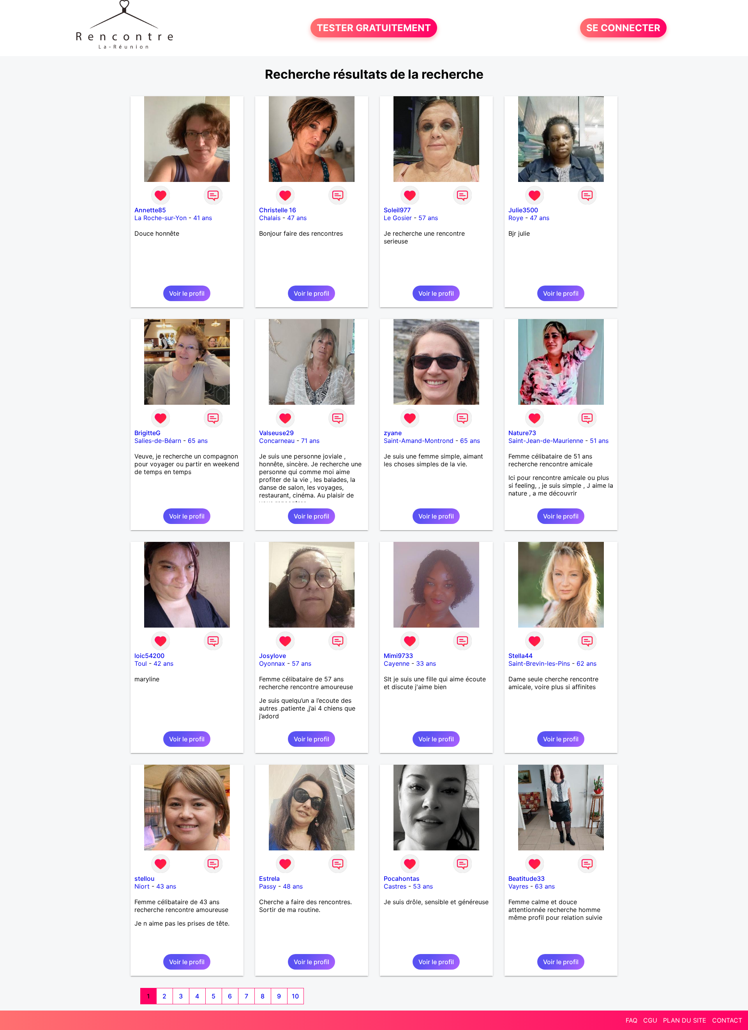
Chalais (269, 218)
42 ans (163, 663)
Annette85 (150, 210)
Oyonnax (272, 663)
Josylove (272, 656)
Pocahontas (402, 878)
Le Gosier (398, 218)
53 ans (423, 886)
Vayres (518, 886)
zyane (393, 433)
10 (295, 996)
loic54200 (149, 656)
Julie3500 (523, 210)
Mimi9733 (398, 656)
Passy (267, 886)
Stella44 (520, 656)
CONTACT (727, 1020)
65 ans (198, 440)
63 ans (545, 886)
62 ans (586, 663)
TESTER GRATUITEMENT (374, 28)
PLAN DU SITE (684, 1020)
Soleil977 (397, 210)
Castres (395, 886)
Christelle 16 (277, 210)
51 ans (599, 440)
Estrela (269, 878)
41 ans (202, 218)
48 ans (293, 886)
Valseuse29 (276, 433)
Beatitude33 (526, 878)
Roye (515, 218)
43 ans (166, 886)
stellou (144, 878)
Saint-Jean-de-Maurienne (545, 440)
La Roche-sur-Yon (160, 218)
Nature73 (522, 433)
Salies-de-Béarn (157, 440)
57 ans (428, 218)
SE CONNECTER (623, 28)
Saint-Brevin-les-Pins (539, 663)
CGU (650, 1020)
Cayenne (396, 663)
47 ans (297, 218)
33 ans (426, 663)
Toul (140, 663)
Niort (142, 886)
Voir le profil (187, 293)
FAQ (631, 1020)
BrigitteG (147, 433)
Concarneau (277, 440)
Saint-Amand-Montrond (418, 440)
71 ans (310, 440)
